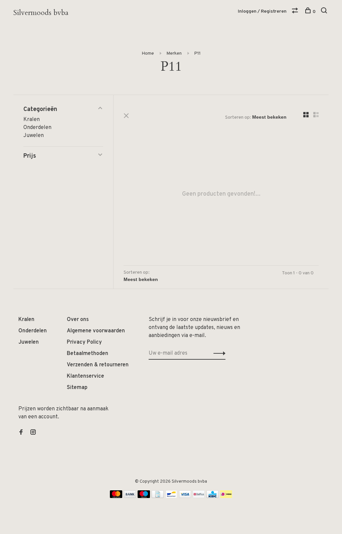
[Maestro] (144, 496)
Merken (174, 53)
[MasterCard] (116, 496)
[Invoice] (158, 496)
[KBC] (212, 496)
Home (148, 53)
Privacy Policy (84, 342)
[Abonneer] (217, 353)
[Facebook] (21, 433)
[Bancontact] (171, 496)
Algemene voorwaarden (96, 331)
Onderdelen (37, 127)
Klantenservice (85, 376)
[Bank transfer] (130, 496)
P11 (197, 53)
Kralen (31, 119)
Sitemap (77, 387)
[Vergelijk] (296, 12)
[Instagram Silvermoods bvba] (33, 433)
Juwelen (33, 135)
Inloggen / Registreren (262, 11)
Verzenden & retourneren (98, 365)
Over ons (78, 319)
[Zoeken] (325, 12)
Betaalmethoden (87, 353)
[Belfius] (199, 496)
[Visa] (185, 496)
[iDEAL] (226, 496)
